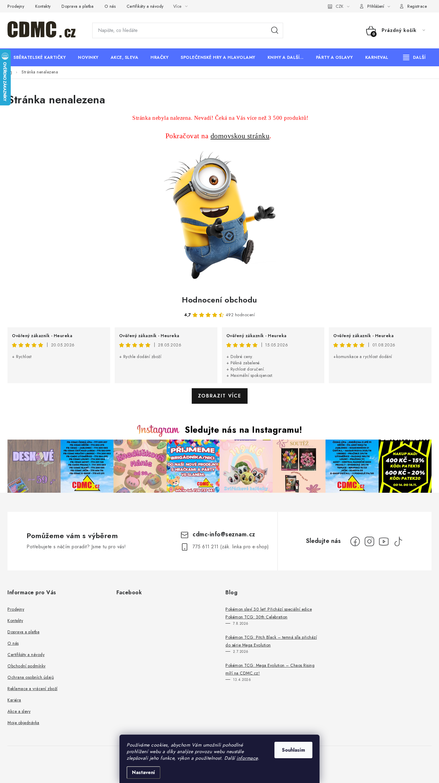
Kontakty (43, 6)
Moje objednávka (23, 723)
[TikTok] (398, 541)
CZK (339, 6)
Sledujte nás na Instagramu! (243, 429)
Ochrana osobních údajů (30, 677)
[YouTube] (384, 541)
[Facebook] (355, 541)
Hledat (274, 30)
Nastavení (143, 772)
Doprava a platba (77, 6)
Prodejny (15, 6)
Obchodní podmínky (26, 666)
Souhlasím (293, 750)
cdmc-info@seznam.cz (224, 534)
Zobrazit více (219, 395)
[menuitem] (39, 57)
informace (247, 758)
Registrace (417, 6)
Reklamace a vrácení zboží (32, 689)
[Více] (414, 57)
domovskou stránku (240, 136)
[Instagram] (369, 541)
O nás (110, 6)
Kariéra (14, 700)
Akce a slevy (18, 711)
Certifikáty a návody (145, 6)
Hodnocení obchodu (219, 299)
